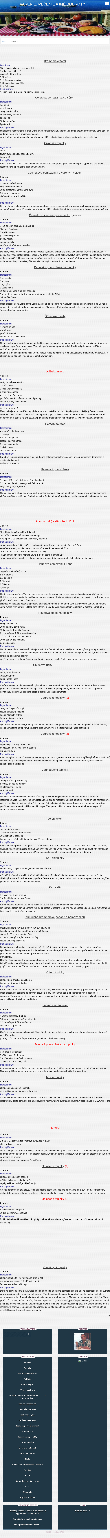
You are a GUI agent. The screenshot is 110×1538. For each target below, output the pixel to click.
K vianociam (27, 1431)
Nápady (27, 1368)
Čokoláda (27, 1492)
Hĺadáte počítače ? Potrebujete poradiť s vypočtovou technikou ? (27, 1512)
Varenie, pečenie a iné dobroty (52, 4)
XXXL (27, 1486)
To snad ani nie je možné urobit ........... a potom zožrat (27, 1396)
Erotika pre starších (27, 1448)
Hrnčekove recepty (27, 1420)
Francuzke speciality (27, 1437)
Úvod (4, 41)
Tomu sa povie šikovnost (27, 1426)
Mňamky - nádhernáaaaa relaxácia (27, 1464)
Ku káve (27, 1470)
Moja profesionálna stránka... (27, 1524)
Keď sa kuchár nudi (27, 1404)
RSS (62, 1532)
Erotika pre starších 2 (27, 1373)
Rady (27, 1459)
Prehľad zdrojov (82, 1511)
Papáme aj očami (27, 1497)
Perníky (27, 1362)
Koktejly (27, 1379)
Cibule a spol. (27, 1384)
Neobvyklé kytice (27, 1415)
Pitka (27, 1475)
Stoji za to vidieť (27, 1453)
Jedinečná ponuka (27, 1409)
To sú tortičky (27, 1442)
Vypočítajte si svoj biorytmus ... (27, 1519)
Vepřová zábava (27, 1390)
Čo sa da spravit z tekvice (27, 1481)
